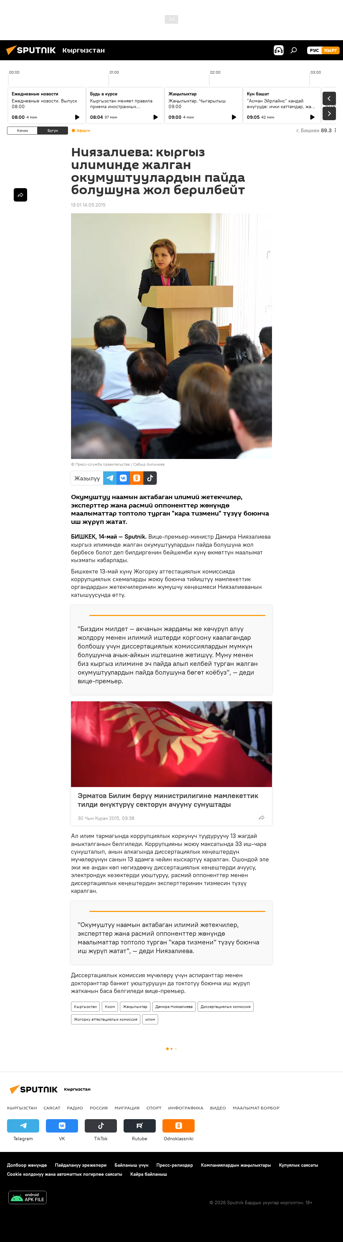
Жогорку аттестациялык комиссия (105, 1019)
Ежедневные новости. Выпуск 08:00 (44, 103)
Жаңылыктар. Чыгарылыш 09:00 (197, 103)
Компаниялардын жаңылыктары (236, 1165)
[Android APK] (27, 1198)
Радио (75, 1108)
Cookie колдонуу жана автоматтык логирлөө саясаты (64, 1174)
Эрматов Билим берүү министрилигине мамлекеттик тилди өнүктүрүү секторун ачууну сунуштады (168, 799)
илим (150, 1019)
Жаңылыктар (135, 1006)
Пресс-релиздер (174, 1165)
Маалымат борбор (256, 1108)
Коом (110, 1006)
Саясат (52, 1108)
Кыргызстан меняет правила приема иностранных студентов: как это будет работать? (121, 109)
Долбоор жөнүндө (27, 1165)
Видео (218, 1108)
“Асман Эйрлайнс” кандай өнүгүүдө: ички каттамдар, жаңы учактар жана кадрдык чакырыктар (282, 109)
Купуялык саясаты (298, 1165)
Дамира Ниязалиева (174, 1006)
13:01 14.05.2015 (88, 205)
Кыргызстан (85, 1006)
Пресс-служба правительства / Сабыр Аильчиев (119, 464)
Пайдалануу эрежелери (81, 1165)
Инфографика (185, 1108)
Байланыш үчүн (131, 1165)
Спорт (153, 1108)
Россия (99, 1108)
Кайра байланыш (148, 1174)
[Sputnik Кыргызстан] (32, 56)
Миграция (127, 1108)
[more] (261, 817)
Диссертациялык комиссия (226, 1006)
